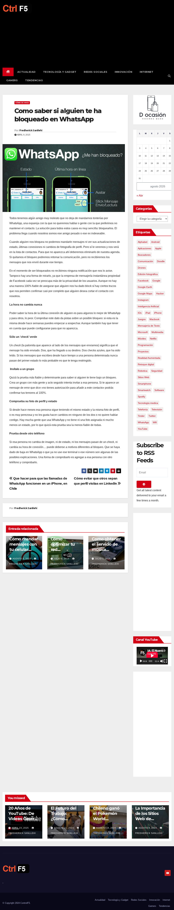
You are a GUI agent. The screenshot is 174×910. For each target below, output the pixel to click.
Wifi (155, 422)
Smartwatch (144, 390)
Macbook (154, 319)
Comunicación (145, 261)
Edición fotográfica (148, 274)
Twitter (152, 416)
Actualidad (26, 71)
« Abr (140, 195)
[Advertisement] (87, 39)
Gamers (12, 80)
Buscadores (144, 254)
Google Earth (145, 287)
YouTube (142, 428)
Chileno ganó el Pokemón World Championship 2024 (107, 819)
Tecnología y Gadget (59, 71)
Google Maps (145, 293)
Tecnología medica (148, 403)
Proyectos (143, 351)
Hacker (160, 293)
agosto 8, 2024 (148, 828)
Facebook (143, 280)
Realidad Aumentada (149, 358)
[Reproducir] (141, 661)
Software (159, 390)
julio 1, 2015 (102, 558)
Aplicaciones (144, 248)
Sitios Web (143, 377)
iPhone (158, 312)
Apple (158, 248)
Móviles (142, 338)
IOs (140, 312)
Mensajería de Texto (149, 325)
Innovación (123, 71)
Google (156, 280)
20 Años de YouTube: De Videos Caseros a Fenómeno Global (23, 819)
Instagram (143, 300)
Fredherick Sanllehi (30, 130)
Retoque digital (146, 364)
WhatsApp (143, 422)
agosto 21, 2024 (64, 828)
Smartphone (144, 383)
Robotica (142, 370)
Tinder (141, 416)
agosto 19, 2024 (106, 828)
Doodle (161, 261)
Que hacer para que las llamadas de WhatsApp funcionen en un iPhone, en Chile (38, 483)
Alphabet (142, 242)
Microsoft (143, 332)
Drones (142, 267)
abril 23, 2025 (20, 828)
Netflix (153, 338)
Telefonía (143, 409)
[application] (152, 655)
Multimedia (157, 332)
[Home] (8, 72)
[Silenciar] (161, 661)
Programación (145, 345)
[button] (169, 76)
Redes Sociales (95, 71)
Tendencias (34, 80)
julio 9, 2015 (61, 558)
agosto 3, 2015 (22, 558)
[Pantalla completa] (165, 661)
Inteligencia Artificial (148, 306)
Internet (146, 71)
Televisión (157, 409)
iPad (147, 312)
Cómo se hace (22, 103)
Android (155, 242)
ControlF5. (25, 903)
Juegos (142, 319)
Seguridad (156, 370)
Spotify (141, 396)
